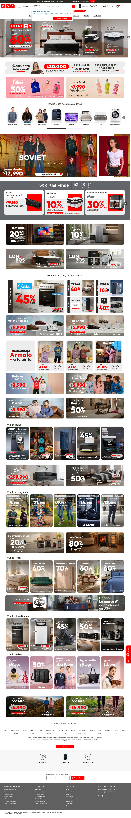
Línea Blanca (75, 15)
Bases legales (69, 806)
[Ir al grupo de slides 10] (75, 59)
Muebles (86, 15)
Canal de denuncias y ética (73, 799)
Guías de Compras (8, 796)
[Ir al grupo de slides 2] (57, 59)
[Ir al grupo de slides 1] (55, 59)
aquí (92, 1)
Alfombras (100, 733)
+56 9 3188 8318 (112, 789)
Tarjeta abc (38, 789)
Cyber (67, 789)
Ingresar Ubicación (62, 18)
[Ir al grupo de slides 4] (61, 59)
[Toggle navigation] (19, 6)
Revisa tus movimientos (66, 763)
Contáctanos (88, 763)
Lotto (65, 733)
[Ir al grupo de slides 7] (68, 59)
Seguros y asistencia (40, 801)
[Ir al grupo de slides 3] (59, 59)
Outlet (5, 730)
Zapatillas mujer (82, 733)
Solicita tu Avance (39, 794)
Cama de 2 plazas (50, 730)
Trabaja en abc (70, 803)
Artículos (6, 799)
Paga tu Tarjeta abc (40, 796)
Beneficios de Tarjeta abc (41, 792)
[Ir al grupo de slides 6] (66, 59)
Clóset (24, 730)
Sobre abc (68, 794)
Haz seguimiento (42, 763)
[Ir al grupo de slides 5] (64, 59)
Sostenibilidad (69, 796)
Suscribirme (79, 778)
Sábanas (116, 730)
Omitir (42, 18)
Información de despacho (10, 789)
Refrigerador (33, 730)
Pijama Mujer (49, 733)
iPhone (116, 733)
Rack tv (32, 733)
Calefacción (97, 15)
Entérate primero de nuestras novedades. (57, 774)
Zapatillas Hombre (14, 730)
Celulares (92, 730)
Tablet (41, 730)
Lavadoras (107, 730)
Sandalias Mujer (83, 730)
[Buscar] (73, 6)
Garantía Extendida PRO (41, 803)
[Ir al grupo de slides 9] (73, 59)
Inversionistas (69, 801)
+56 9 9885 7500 (111, 792)
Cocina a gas (15, 733)
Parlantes (124, 730)
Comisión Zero (38, 799)
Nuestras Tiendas (70, 792)
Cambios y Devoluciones (10, 803)
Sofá (100, 730)
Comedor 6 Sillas (63, 730)
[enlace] (80, 288)
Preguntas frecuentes (9, 794)
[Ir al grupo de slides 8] (70, 59)
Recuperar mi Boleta (9, 792)
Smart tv (73, 730)
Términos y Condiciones (10, 801)
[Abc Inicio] (7, 6)
